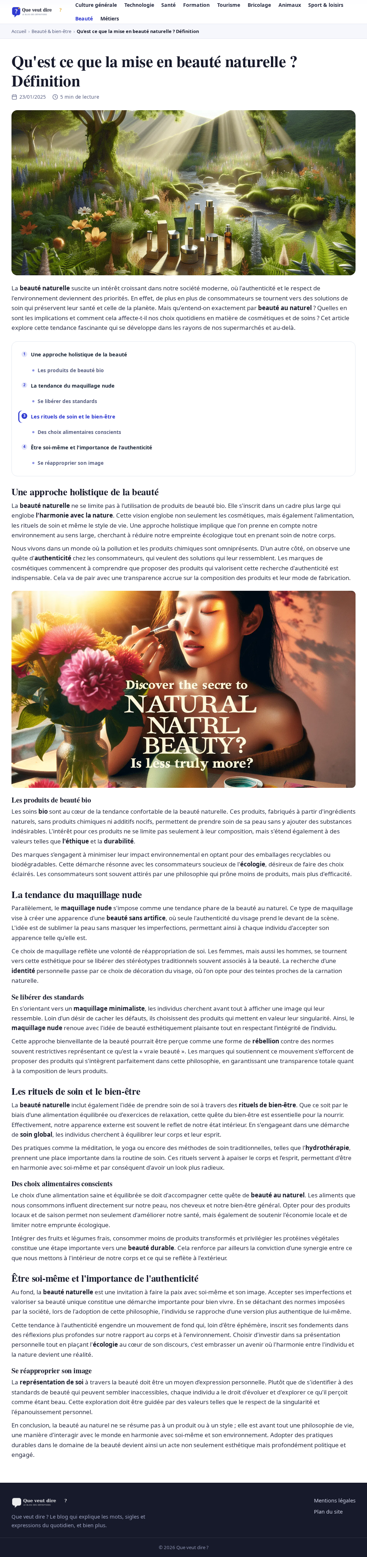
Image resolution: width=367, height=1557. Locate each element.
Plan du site (328, 1511)
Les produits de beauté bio (71, 370)
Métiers (109, 18)
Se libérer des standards (67, 401)
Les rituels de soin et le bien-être (73, 416)
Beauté (84, 18)
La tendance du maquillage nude (73, 385)
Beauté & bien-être (51, 31)
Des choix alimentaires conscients (79, 432)
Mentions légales (335, 1500)
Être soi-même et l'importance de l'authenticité (91, 447)
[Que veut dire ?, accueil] (38, 11)
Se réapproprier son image (71, 462)
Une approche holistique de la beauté (79, 354)
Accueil (18, 31)
